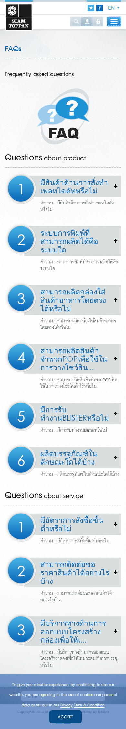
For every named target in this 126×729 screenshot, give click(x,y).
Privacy (66, 705)
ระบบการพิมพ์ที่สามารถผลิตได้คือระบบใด (61, 241)
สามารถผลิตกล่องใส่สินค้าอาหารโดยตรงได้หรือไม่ (65, 300)
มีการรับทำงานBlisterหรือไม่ (66, 414)
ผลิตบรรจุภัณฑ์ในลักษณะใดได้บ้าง (60, 458)
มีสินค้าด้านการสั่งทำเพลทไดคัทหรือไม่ (66, 187)
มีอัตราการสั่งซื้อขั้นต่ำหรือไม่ (63, 525)
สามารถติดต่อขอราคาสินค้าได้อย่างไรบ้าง (66, 572)
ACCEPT (65, 717)
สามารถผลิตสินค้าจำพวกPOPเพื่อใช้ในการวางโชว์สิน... (65, 358)
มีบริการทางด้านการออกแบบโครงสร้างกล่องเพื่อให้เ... (65, 631)
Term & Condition (89, 705)
